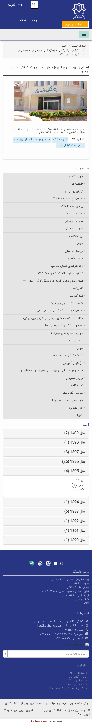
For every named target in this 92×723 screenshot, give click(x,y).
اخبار (64, 45)
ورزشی (79, 243)
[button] (75, 24)
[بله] (31, 563)
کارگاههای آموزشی (73, 363)
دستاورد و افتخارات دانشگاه (67, 198)
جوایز (80, 348)
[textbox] (47, 654)
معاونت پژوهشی (73, 221)
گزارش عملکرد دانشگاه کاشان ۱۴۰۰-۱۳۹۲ (60, 273)
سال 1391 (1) (74, 531)
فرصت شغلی (75, 258)
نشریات (79, 415)
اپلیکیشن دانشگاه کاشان (75, 595)
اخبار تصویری (75, 407)
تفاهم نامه (77, 385)
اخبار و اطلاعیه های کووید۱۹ (67, 333)
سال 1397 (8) (74, 452)
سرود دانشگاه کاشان (78, 583)
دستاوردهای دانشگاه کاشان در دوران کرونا (59, 310)
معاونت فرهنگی (74, 228)
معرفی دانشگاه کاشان (77, 587)
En (20, 5)
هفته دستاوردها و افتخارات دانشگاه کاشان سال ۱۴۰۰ (53, 281)
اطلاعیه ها (77, 183)
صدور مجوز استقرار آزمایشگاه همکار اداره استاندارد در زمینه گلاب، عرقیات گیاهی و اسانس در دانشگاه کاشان (49, 131)
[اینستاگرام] (61, 563)
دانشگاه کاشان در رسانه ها (68, 355)
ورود (34, 20)
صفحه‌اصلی (79, 45)
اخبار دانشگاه (60, 139)
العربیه (11, 5)
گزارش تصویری (74, 378)
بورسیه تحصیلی (74, 251)
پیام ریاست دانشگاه (71, 206)
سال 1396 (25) (73, 462)
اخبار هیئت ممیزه (73, 213)
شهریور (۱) (78, 485)
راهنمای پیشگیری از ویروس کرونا (64, 325)
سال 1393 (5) (74, 512)
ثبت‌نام (22, 20)
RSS (86, 603)
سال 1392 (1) (74, 521)
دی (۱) (80, 480)
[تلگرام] (55, 563)
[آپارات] (48, 563)
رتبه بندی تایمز (74, 340)
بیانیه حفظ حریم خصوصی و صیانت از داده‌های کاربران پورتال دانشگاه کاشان (46, 703)
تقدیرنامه (78, 288)
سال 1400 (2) (74, 433)
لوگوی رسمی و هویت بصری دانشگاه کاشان (65, 591)
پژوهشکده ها (75, 236)
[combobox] (46, 654)
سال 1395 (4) (74, 471)
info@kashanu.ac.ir (48, 625)
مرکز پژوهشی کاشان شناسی (67, 266)
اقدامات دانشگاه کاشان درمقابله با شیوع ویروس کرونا (52, 318)
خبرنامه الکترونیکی (72, 393)
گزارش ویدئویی (74, 191)
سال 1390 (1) (74, 540)
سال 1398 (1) (74, 442)
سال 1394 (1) (74, 502)
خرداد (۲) (78, 489)
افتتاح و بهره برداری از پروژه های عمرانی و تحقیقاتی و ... (48, 50)
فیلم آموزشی (76, 295)
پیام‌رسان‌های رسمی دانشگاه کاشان (70, 579)
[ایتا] (40, 563)
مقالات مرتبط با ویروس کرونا (66, 303)
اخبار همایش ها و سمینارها (67, 400)
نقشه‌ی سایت (81, 599)
